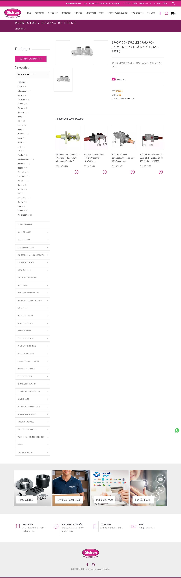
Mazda (20, 155)
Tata (19, 206)
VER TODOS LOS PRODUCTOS (31, 59)
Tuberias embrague (26, 422)
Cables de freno (25, 240)
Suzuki (20, 202)
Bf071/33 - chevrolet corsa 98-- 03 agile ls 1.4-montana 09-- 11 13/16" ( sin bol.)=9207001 (151, 158)
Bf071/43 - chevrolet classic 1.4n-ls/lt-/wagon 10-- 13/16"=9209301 (94, 158)
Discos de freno (25, 331)
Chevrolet (20, 28)
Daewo (20, 108)
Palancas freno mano (27, 346)
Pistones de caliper (26, 369)
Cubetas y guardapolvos (28, 293)
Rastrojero (22, 176)
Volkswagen (22, 215)
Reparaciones (23, 399)
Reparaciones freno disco (29, 407)
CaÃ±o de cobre (24, 232)
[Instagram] (93, 564)
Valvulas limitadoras (27, 429)
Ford (19, 125)
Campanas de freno (26, 247)
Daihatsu (21, 112)
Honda (20, 129)
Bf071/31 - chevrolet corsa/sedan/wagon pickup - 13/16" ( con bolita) (123, 158)
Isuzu (20, 138)
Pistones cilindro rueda (28, 361)
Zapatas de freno (25, 452)
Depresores (22, 308)
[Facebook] (87, 564)
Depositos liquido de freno (30, 300)
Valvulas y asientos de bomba (31, 437)
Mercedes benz (23, 159)
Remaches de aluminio (27, 384)
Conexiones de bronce (27, 278)
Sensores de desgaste (27, 414)
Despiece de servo (25, 323)
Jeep (19, 146)
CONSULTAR (121, 79)
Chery (20, 95)
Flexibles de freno (26, 338)
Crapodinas (22, 285)
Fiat (19, 121)
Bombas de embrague (27, 75)
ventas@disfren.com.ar (146, 528)
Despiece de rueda (25, 316)
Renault (20, 181)
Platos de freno (25, 376)
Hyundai (21, 134)
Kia (19, 151)
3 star (20, 87)
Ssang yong (22, 198)
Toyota (20, 211)
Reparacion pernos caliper (29, 391)
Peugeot (21, 172)
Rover (20, 185)
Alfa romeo (22, 91)
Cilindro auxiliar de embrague (31, 255)
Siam (19, 193)
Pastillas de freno (26, 354)
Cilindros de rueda (26, 263)
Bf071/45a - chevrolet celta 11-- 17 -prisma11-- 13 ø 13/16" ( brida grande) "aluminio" (67, 158)
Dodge (20, 117)
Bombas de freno (58, 23)
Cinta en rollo (24, 270)
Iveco (20, 142)
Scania (20, 189)
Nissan (20, 168)
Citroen (20, 104)
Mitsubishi (21, 164)
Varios (20, 445)
